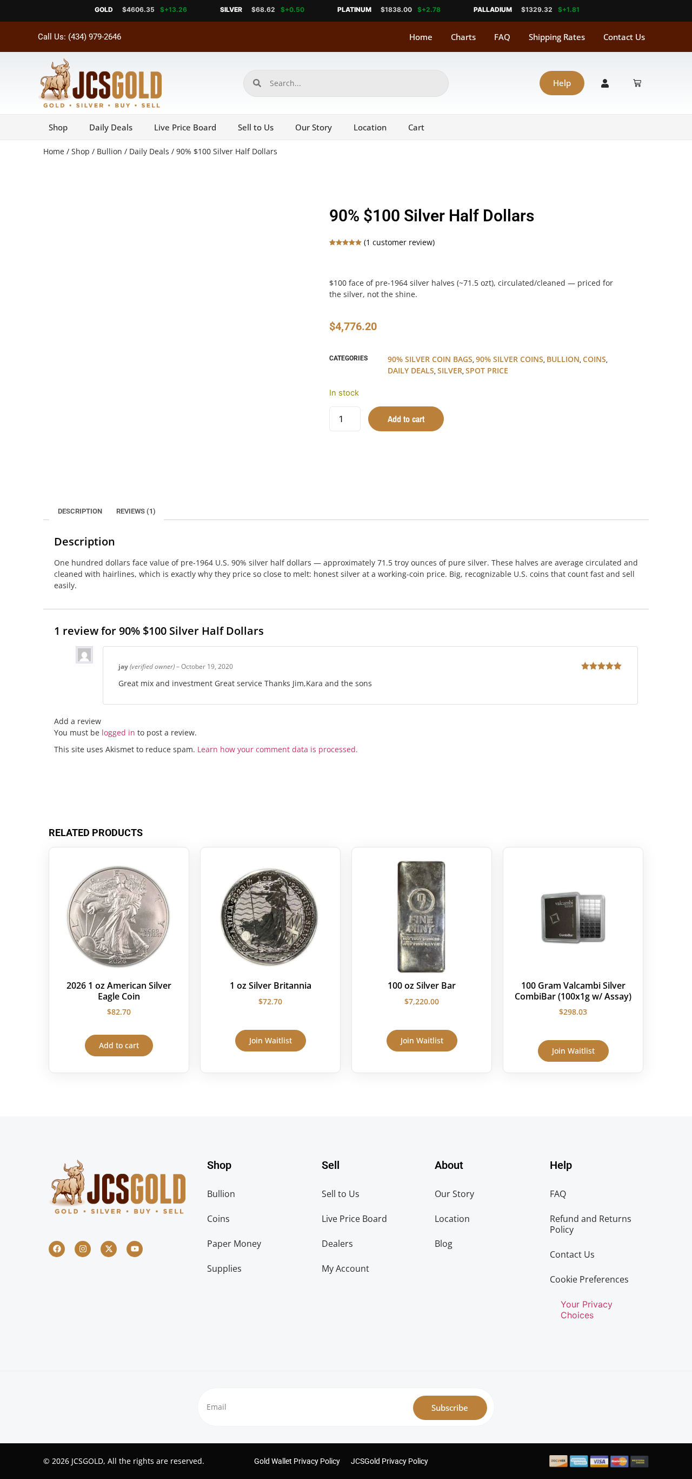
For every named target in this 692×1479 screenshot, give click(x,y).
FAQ (502, 36)
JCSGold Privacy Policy (389, 1461)
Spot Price (486, 370)
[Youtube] (135, 1249)
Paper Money (234, 1244)
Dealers (337, 1244)
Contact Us (624, 36)
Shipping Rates (557, 36)
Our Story (313, 127)
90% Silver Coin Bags (430, 359)
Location (370, 127)
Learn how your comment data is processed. (277, 749)
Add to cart (406, 419)
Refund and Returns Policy (590, 1224)
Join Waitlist (270, 1040)
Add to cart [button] (119, 1045)
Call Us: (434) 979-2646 (79, 37)
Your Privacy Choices (587, 1309)
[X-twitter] (109, 1249)
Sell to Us (256, 127)
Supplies (224, 1268)
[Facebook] (57, 1249)
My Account (345, 1268)
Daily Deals (110, 127)
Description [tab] (80, 511)
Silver (449, 370)
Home (420, 36)
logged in (118, 732)
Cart (416, 127)
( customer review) (399, 242)
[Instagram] (83, 1249)
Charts (463, 36)
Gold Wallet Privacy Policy (297, 1461)
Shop (58, 127)
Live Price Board (185, 127)
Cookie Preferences (589, 1279)
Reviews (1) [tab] (136, 511)
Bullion (109, 151)
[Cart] (637, 83)
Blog (444, 1244)
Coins (594, 359)
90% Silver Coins (509, 359)
